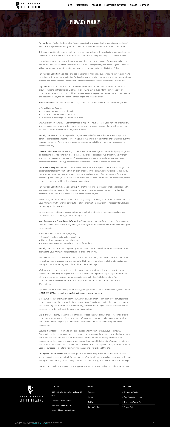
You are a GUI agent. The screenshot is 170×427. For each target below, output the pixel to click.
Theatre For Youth (131, 392)
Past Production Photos (133, 397)
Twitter (91, 402)
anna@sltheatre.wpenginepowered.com (84, 293)
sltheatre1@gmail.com (66, 410)
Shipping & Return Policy (133, 402)
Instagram (92, 397)
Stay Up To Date (94, 407)
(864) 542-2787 (66, 405)
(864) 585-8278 (47, 293)
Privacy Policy (129, 407)
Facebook (91, 392)
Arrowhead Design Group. (40, 424)
